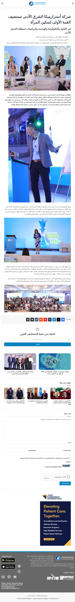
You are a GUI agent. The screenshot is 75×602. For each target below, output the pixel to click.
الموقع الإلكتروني (32, 450)
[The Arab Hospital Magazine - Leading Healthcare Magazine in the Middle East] (37, 3)
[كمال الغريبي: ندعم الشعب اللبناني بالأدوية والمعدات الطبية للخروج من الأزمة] (60, 393)
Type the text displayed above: (53, 467)
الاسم (69, 442)
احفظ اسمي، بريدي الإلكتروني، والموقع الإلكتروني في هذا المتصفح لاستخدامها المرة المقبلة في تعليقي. (44, 458)
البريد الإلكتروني (67, 450)
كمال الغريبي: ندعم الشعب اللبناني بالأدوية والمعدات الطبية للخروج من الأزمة (62, 402)
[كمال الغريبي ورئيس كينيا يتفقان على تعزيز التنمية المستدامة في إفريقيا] (14, 393)
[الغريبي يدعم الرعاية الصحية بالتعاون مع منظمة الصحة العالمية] (37, 393)
